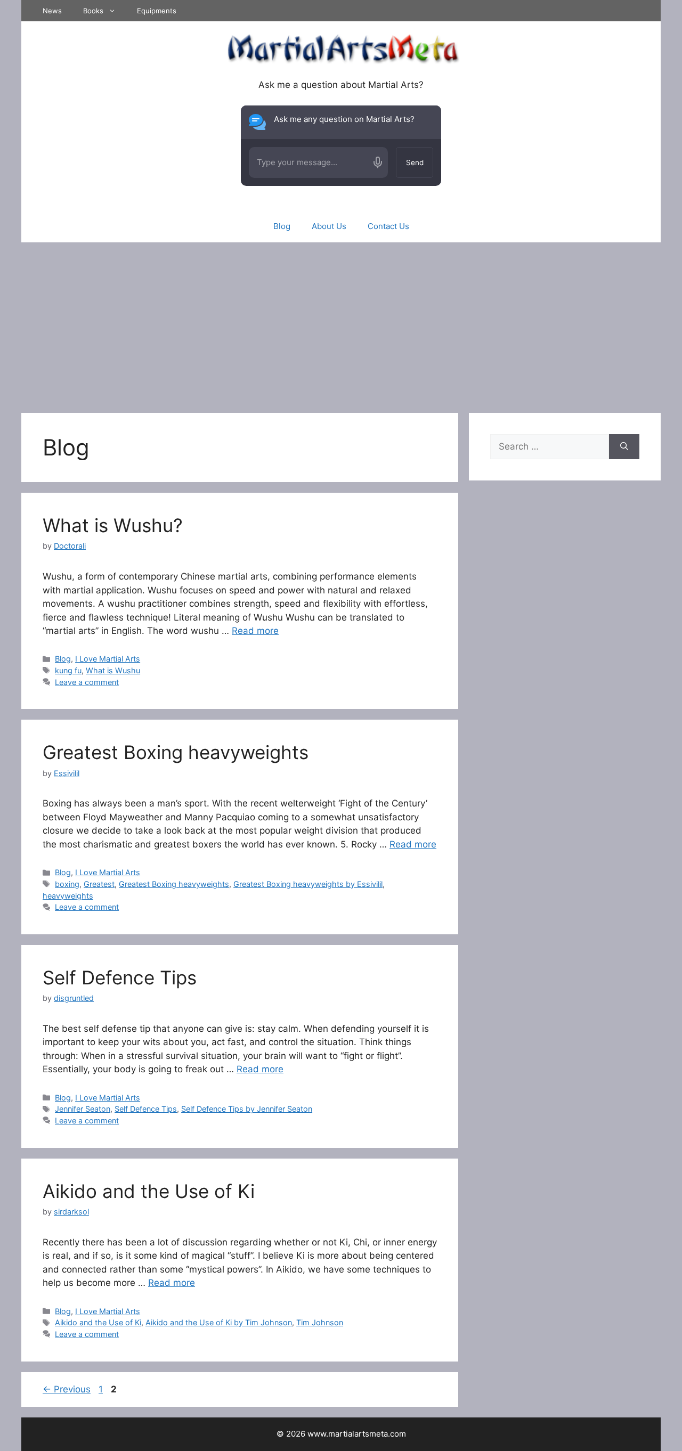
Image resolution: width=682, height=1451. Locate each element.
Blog (281, 226)
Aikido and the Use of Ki (149, 1191)
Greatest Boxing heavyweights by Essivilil (308, 883)
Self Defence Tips (120, 977)
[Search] (624, 447)
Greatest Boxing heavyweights (175, 752)
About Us (329, 226)
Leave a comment (87, 682)
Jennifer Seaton (82, 1108)
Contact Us (388, 226)
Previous (67, 1389)
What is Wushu (113, 670)
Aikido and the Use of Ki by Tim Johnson (218, 1322)
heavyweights (68, 895)
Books (93, 10)
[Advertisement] (341, 322)
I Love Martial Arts (107, 658)
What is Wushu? (113, 525)
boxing (67, 883)
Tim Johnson (319, 1322)
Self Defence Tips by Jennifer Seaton (246, 1108)
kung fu (68, 670)
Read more (255, 630)
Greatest (99, 883)
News (52, 10)
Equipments (156, 10)
